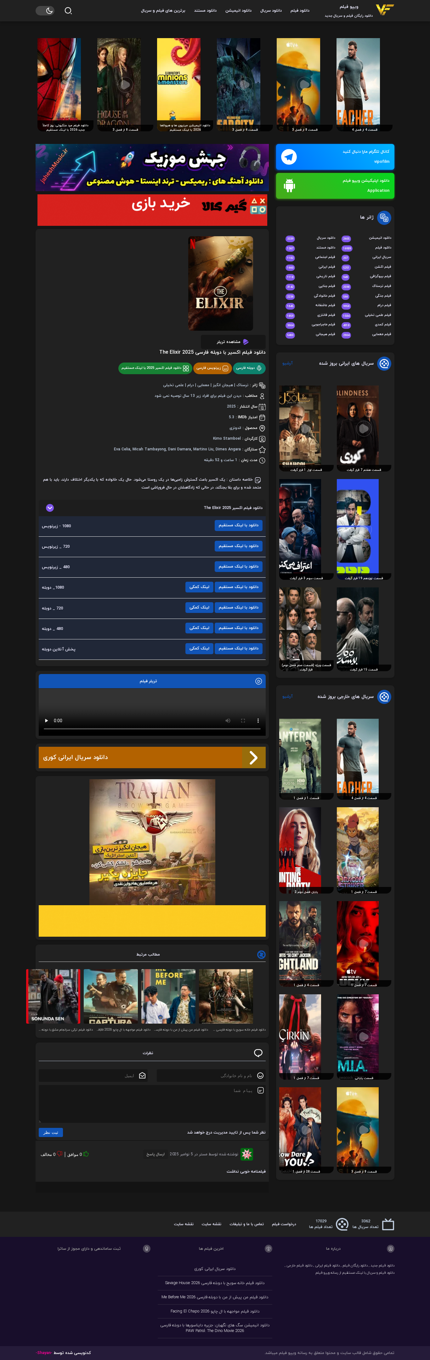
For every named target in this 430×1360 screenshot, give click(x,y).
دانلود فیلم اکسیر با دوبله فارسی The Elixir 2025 (212, 352)
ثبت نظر (50, 1132)
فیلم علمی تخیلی (367, 315)
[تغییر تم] (45, 10)
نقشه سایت (211, 1224)
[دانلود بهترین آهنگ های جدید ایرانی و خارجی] (152, 167)
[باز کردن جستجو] (68, 10)
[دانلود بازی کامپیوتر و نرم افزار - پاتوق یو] (152, 921)
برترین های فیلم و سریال (163, 11)
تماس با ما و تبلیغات (246, 1224)
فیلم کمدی (367, 325)
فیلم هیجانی (311, 334)
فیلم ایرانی (311, 267)
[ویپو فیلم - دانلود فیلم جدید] (385, 10)
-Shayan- (44, 1353)
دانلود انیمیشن (238, 11)
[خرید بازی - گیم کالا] (152, 210)
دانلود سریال (271, 11)
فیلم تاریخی (311, 276)
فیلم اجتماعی (311, 257)
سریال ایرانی (367, 257)
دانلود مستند (205, 11)
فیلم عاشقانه (311, 305)
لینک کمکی (199, 587)
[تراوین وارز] (152, 842)
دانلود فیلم (300, 11)
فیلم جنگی (367, 296)
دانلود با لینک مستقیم (238, 525)
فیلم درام (367, 305)
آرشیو (287, 363)
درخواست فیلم (284, 1224)
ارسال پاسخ (156, 1154)
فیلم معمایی (367, 334)
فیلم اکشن (367, 267)
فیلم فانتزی (311, 315)
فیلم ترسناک (367, 286)
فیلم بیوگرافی (367, 276)
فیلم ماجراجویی (311, 325)
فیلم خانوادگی (311, 296)
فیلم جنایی (311, 286)
